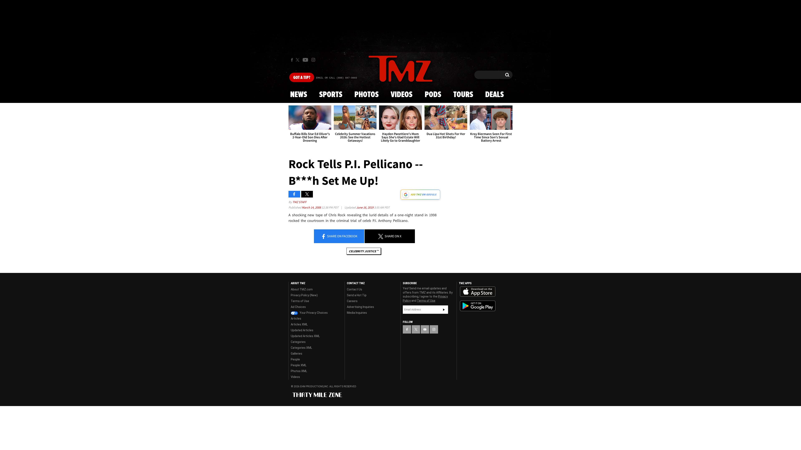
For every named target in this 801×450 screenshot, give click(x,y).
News (298, 95)
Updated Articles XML (305, 336)
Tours (463, 95)
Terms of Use (300, 301)
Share (341, 236)
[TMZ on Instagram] (313, 59)
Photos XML (299, 371)
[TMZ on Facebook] (291, 60)
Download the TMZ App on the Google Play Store (477, 306)
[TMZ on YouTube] (425, 329)
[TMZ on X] (298, 60)
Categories (298, 342)
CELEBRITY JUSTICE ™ (364, 251)
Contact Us (354, 289)
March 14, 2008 (311, 207)
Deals (494, 95)
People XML (298, 365)
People (295, 359)
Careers (352, 301)
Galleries (296, 353)
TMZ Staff (299, 202)
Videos (401, 95)
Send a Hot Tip (356, 295)
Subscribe (444, 309)
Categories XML (301, 347)
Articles (296, 318)
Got (301, 77)
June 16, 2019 (365, 207)
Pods (433, 95)
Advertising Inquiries (360, 307)
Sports (330, 95)
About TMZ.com (302, 289)
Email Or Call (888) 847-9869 (336, 77)
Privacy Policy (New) (304, 295)
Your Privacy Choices (313, 312)
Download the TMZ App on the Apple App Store (477, 291)
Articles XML (299, 324)
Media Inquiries (357, 312)
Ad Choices (298, 307)
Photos (366, 95)
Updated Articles (302, 330)
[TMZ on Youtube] (305, 60)
